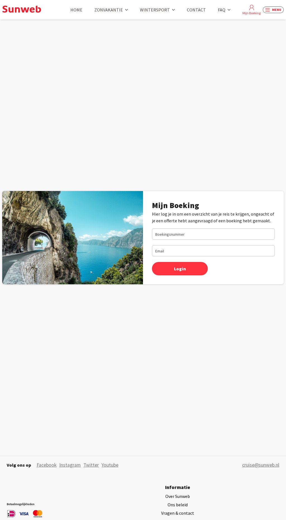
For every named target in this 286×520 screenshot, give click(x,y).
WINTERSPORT (155, 10)
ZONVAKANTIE (108, 10)
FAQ (221, 10)
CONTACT (196, 10)
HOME (76, 10)
